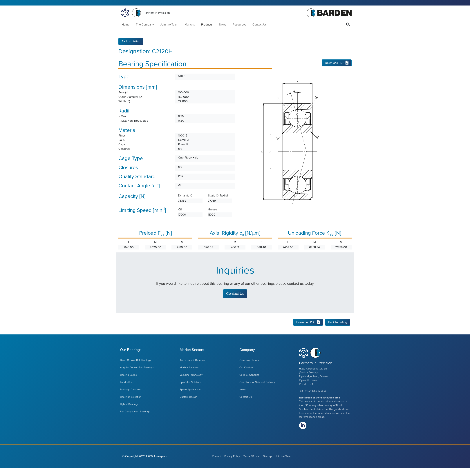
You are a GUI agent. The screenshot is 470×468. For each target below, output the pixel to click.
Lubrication (126, 382)
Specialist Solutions (191, 382)
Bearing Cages (128, 374)
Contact (216, 456)
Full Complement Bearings (135, 411)
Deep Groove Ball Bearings (135, 360)
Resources (239, 24)
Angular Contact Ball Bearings (137, 367)
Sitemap (267, 456)
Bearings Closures (130, 389)
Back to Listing (131, 41)
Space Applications (190, 389)
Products (206, 24)
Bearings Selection (130, 396)
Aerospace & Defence (192, 360)
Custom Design (188, 396)
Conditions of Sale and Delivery (257, 382)
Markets (190, 24)
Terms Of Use (251, 456)
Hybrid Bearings (129, 404)
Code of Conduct (249, 374)
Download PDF (334, 63)
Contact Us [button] (235, 294)
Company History (249, 360)
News (222, 24)
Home (125, 24)
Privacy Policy (232, 456)
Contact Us (259, 24)
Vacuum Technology (191, 374)
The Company (145, 24)
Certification (246, 367)
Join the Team (169, 24)
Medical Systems (189, 367)
